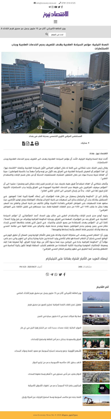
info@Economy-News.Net (46, 3)
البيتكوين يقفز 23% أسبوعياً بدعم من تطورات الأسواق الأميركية (54, 385)
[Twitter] (59, 7)
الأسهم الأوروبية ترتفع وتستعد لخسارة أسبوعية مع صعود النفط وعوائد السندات (47, 351)
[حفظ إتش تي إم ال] (27, 144)
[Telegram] (49, 7)
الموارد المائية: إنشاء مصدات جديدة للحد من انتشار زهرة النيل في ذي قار (51, 328)
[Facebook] (62, 7)
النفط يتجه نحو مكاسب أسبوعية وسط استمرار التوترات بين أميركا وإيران (51, 397)
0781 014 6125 (68, 3)
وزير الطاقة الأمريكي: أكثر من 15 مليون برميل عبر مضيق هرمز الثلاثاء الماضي (38, 28)
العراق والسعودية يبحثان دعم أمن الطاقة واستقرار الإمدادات (56, 339)
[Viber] (47, 274)
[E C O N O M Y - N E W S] (55, 16)
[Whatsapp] (56, 274)
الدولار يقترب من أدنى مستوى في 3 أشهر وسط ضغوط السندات (54, 374)
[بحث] (46, 34)
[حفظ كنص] (23, 144)
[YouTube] (55, 7)
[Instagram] (52, 7)
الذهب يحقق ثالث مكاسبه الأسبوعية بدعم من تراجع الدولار (57, 362)
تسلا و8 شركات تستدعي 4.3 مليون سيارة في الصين (59, 316)
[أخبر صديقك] (32, 144)
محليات (84, 143)
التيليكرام (51, 258)
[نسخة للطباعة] (37, 144)
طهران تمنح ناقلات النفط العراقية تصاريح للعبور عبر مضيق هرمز (54, 305)
